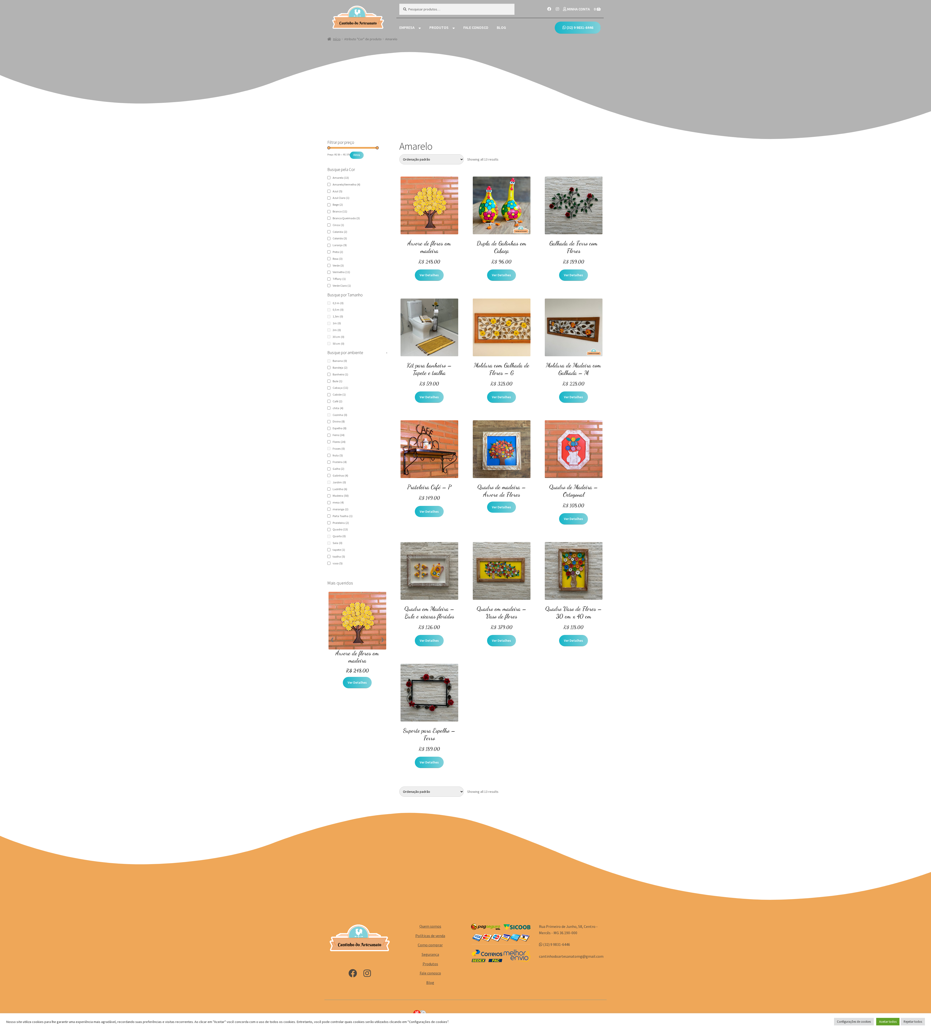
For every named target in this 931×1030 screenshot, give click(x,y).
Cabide (339, 394)
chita (338, 408)
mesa (338, 502)
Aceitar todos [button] (888, 1022)
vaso (338, 563)
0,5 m (338, 309)
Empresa (407, 27)
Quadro (340, 529)
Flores (339, 442)
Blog (501, 27)
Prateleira (341, 523)
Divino (339, 421)
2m (337, 330)
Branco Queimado (346, 218)
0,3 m (338, 303)
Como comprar (430, 944)
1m (337, 323)
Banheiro (340, 374)
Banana (340, 361)
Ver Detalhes (429, 275)
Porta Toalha (343, 516)
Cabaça (340, 387)
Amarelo (341, 177)
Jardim (339, 482)
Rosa (338, 258)
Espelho (339, 428)
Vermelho (341, 272)
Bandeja (340, 367)
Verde (338, 265)
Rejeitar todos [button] (913, 1022)
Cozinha (340, 415)
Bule (337, 381)
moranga (340, 509)
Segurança (430, 954)
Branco (340, 211)
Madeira (341, 495)
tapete (339, 549)
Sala (337, 543)
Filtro (356, 155)
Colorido (340, 238)
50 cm (338, 343)
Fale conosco (475, 27)
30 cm (338, 337)
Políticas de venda (430, 935)
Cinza (338, 225)
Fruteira (340, 462)
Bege (338, 204)
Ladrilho (340, 489)
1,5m (338, 316)
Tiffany (339, 279)
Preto (338, 252)
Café (337, 401)
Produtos (439, 27)
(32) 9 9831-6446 (579, 27)
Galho (338, 468)
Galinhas (340, 475)
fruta (338, 455)
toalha (339, 556)
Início (337, 39)
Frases (339, 448)
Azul (337, 191)
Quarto (339, 536)
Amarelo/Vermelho (346, 184)
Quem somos (430, 926)
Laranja (340, 245)
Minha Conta (578, 9)
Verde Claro (342, 285)
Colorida (340, 232)
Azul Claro (341, 198)
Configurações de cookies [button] (854, 1022)
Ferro (339, 435)
